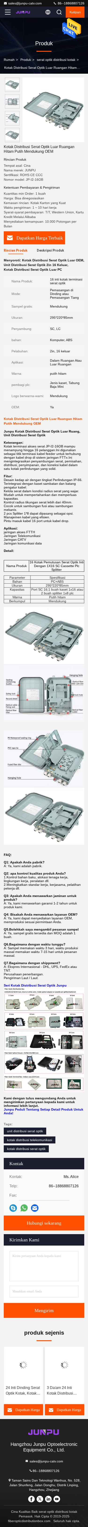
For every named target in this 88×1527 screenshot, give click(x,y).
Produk (25, 60)
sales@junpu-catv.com (25, 3)
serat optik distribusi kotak (56, 60)
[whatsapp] (24, 1208)
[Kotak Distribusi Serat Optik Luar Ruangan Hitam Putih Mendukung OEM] (53, 109)
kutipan (75, 12)
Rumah (9, 60)
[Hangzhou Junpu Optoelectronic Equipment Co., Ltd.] (23, 12)
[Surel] (35, 1208)
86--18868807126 (70, 3)
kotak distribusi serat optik (26, 1149)
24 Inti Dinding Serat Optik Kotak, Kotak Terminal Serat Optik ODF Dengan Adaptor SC (23, 1391)
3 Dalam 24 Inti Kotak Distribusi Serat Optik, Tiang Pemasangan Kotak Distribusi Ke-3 (63, 1391)
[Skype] (13, 1208)
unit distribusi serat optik (25, 1131)
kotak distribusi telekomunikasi (29, 1140)
